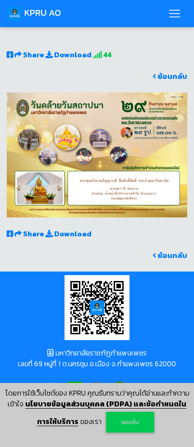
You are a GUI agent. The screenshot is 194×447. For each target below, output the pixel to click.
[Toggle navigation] (174, 13)
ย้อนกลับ (171, 76)
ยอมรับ (130, 422)
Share (34, 54)
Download (72, 54)
